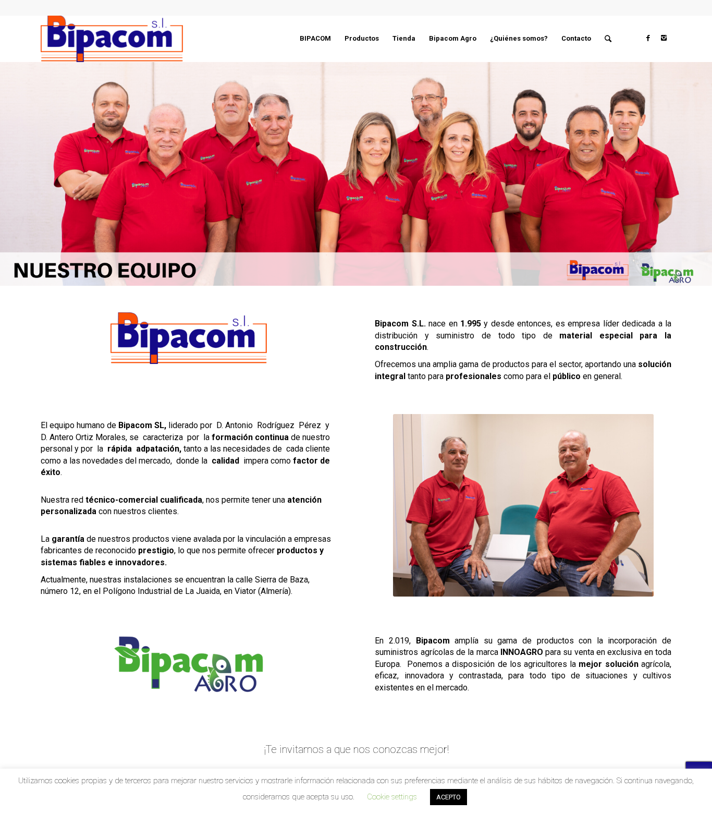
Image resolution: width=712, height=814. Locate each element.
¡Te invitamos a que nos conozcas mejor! (356, 749)
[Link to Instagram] (663, 38)
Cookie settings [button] (392, 796)
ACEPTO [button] (448, 797)
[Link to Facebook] (648, 38)
